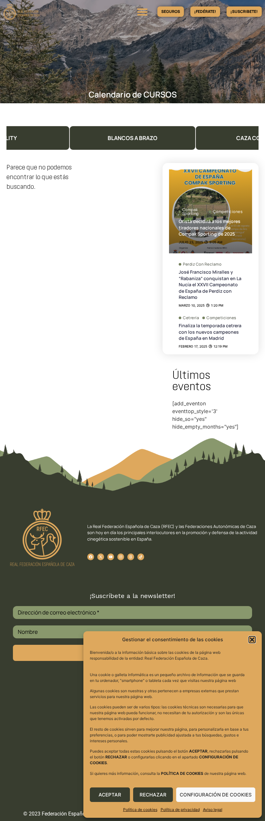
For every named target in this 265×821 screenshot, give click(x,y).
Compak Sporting (190, 212)
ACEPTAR (110, 795)
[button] (252, 639)
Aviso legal (212, 809)
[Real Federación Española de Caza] (39, 11)
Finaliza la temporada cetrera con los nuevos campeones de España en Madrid (210, 331)
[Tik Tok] (130, 556)
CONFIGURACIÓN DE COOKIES (216, 795)
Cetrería (191, 318)
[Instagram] (120, 556)
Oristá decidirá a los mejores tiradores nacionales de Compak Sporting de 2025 (209, 227)
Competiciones (228, 211)
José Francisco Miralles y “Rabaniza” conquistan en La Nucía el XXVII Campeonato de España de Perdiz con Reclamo (210, 284)
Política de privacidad (180, 809)
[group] (132, 138)
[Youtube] (110, 556)
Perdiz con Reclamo (202, 264)
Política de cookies (140, 809)
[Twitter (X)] (100, 556)
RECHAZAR (153, 795)
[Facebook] (90, 556)
